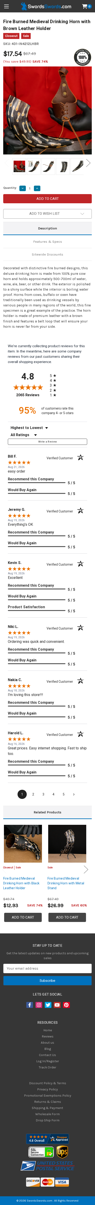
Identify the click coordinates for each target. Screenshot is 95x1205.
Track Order (47, 1067)
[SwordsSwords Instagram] (39, 1005)
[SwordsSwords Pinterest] (66, 1005)
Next (88, 163)
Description (47, 228)
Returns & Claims (47, 1102)
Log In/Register (47, 1061)
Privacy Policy (47, 1089)
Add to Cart (23, 917)
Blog (47, 1049)
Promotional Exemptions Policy (47, 1096)
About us (47, 1043)
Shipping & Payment (47, 1108)
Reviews (47, 1036)
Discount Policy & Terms (47, 1083)
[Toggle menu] (6, 6)
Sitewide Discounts (47, 254)
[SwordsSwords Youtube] (57, 1005)
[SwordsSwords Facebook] (29, 1005)
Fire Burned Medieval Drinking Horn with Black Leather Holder (21, 883)
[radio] (54, 375)
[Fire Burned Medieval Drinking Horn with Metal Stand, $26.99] (67, 844)
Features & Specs (47, 241)
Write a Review (47, 441)
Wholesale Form (47, 1114)
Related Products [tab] (47, 812)
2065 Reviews (32, 395)
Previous (6, 163)
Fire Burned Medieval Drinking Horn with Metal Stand (66, 883)
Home (47, 1030)
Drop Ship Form (47, 1120)
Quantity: (10, 188)
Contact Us (47, 1055)
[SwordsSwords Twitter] (48, 1005)
